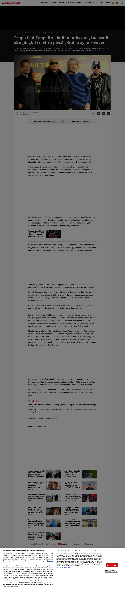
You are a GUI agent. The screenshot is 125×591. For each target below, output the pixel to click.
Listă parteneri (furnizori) (63, 567)
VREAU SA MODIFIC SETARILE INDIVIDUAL (111, 571)
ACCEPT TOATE (111, 565)
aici (38, 577)
